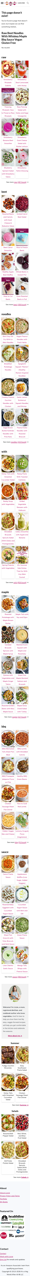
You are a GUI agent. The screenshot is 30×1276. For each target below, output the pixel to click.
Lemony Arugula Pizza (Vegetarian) (22, 834)
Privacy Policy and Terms (10, 1196)
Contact (3, 1253)
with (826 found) (20, 582)
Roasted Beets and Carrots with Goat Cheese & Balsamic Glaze (8, 220)
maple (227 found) (19, 717)
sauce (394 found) (19, 977)
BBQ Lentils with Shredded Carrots (22, 752)
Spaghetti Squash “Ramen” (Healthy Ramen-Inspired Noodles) (22, 370)
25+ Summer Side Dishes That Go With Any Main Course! (22, 571)
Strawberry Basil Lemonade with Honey (22, 82)
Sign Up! (3, 1259)
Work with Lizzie (6, 1256)
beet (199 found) (19, 304)
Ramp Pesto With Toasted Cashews (22, 477)
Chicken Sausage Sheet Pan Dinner (8, 807)
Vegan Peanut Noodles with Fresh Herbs (22, 339)
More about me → (15, 1036)
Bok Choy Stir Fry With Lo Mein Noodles (8, 339)
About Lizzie (5, 1193)
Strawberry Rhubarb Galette (8, 82)
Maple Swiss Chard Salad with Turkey (22, 709)
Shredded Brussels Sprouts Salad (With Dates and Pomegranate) (8, 538)
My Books (4, 1202)
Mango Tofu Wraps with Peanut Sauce (22, 968)
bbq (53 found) (20, 842)
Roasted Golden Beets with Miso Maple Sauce (8, 709)
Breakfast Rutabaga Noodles (8, 367)
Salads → (24, 1177)
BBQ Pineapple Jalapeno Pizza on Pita (8, 779)
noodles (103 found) (18, 442)
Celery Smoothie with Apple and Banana (22, 535)
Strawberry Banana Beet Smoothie (8, 140)
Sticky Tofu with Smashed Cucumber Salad (8, 477)
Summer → (24, 1105)
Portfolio (3, 1199)
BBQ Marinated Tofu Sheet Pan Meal (8, 752)
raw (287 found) (20, 182)
